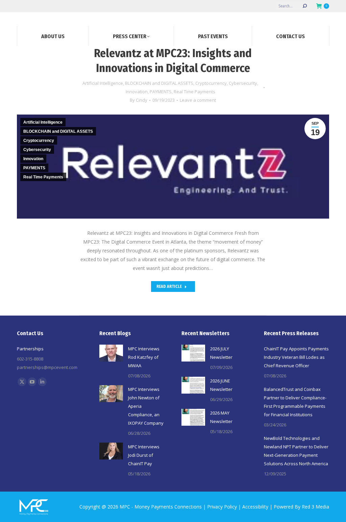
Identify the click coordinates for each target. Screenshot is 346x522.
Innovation (137, 92)
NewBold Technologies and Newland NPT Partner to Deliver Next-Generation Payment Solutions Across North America (296, 451)
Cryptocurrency (211, 83)
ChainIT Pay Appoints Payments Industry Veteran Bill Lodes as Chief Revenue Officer (296, 357)
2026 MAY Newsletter (221, 417)
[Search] (305, 6)
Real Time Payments (194, 92)
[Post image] (111, 353)
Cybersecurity (243, 83)
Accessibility (255, 506)
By (138, 100)
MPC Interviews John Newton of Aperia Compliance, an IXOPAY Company (146, 406)
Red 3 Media (315, 506)
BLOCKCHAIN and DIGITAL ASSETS (159, 83)
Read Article (169, 286)
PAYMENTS (161, 92)
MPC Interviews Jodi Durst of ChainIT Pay (143, 455)
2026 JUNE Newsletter (221, 385)
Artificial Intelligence (102, 83)
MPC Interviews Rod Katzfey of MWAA (143, 357)
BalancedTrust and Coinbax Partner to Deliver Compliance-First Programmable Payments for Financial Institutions (295, 402)
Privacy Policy (222, 506)
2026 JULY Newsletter (221, 353)
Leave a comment (198, 100)
